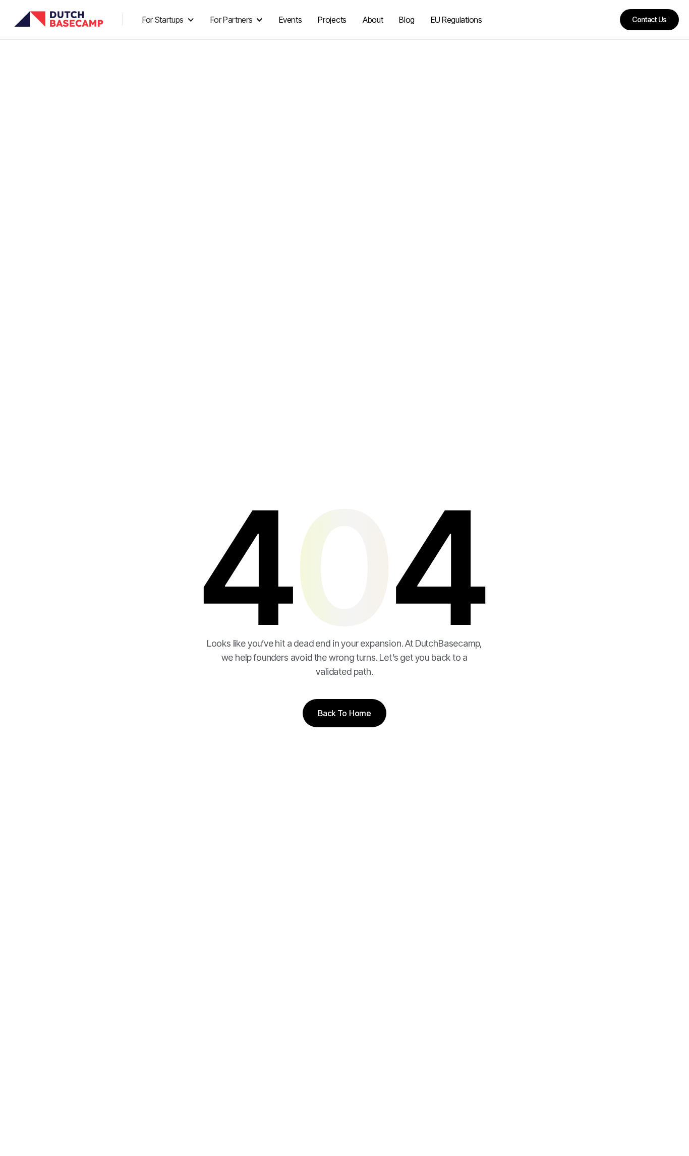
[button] (168, 20)
